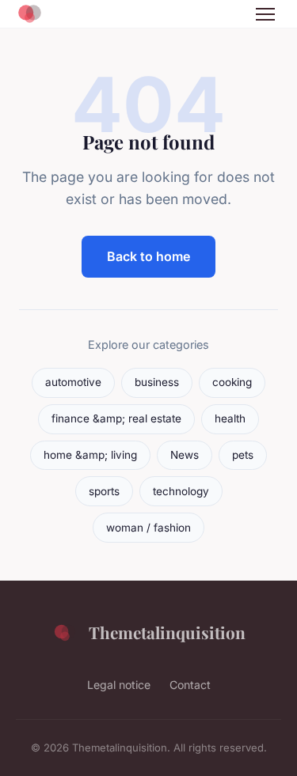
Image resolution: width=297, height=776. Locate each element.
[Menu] (265, 14)
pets (242, 455)
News (184, 455)
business (157, 382)
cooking (232, 382)
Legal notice (118, 684)
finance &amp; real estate (116, 418)
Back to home (148, 256)
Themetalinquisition (167, 632)
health (230, 418)
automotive (73, 382)
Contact (190, 684)
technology (181, 491)
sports (104, 491)
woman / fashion (148, 527)
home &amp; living (90, 455)
